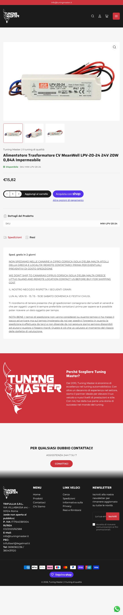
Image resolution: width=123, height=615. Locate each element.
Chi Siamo (39, 506)
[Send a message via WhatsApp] (117, 609)
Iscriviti (113, 516)
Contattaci (39, 502)
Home (36, 494)
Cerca (66, 494)
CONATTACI (61, 463)
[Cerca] (92, 16)
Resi (32, 237)
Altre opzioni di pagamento (68, 200)
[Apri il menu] (116, 16)
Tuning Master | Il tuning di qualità (23, 149)
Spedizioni (15, 237)
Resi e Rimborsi (72, 510)
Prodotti (38, 498)
